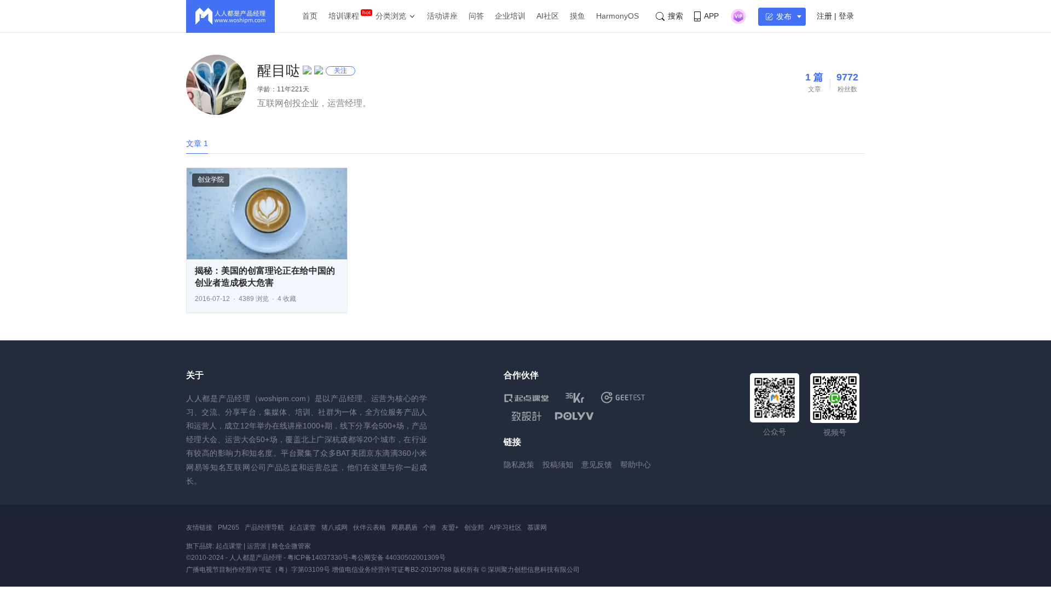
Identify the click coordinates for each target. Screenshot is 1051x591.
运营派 (257, 546)
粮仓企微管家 (291, 546)
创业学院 (211, 179)
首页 (309, 15)
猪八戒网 (334, 527)
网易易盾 (404, 527)
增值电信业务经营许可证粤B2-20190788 (392, 569)
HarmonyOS (617, 15)
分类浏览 (391, 15)
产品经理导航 (264, 527)
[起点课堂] (526, 397)
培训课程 (343, 15)
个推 (429, 527)
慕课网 (537, 527)
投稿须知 (557, 464)
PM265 (228, 527)
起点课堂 (303, 527)
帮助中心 (635, 464)
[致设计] (526, 416)
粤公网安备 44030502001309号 (398, 557)
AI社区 (547, 15)
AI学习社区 (505, 527)
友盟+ (450, 527)
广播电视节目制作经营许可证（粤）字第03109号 (258, 569)
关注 (340, 70)
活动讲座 (442, 15)
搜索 (675, 15)
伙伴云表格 (369, 527)
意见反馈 (596, 464)
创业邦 (474, 527)
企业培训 (510, 15)
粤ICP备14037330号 (318, 557)
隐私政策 (519, 464)
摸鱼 (577, 15)
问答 (476, 15)
